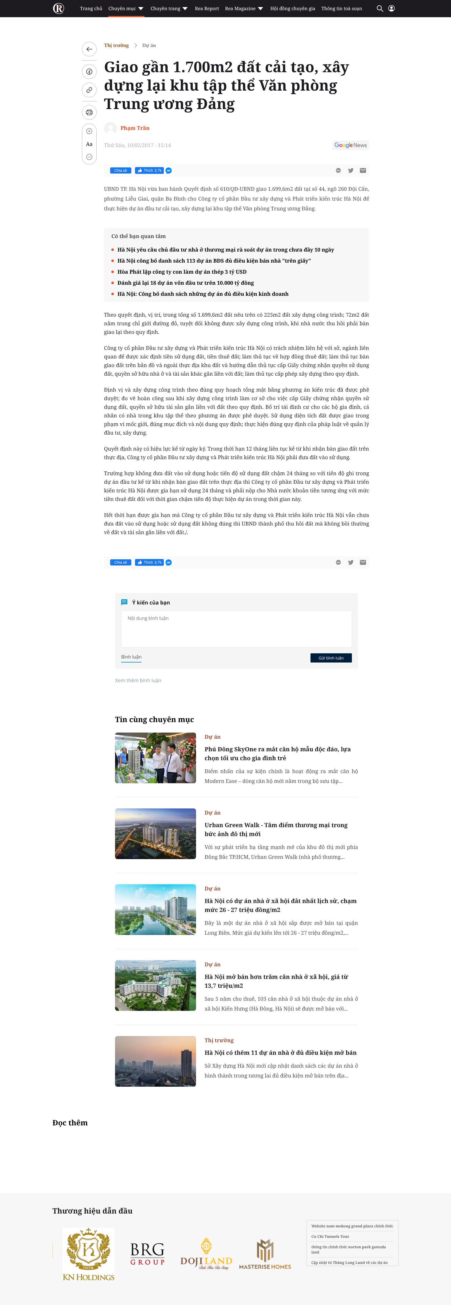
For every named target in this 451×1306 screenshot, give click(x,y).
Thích (153, 170)
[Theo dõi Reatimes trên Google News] (350, 146)
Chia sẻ (120, 170)
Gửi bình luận (331, 658)
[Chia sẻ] (89, 71)
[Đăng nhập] (391, 11)
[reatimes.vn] (58, 8)
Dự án (149, 45)
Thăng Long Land (349, 1262)
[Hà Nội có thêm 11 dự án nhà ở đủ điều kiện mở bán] (155, 1061)
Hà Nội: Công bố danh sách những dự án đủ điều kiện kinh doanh (203, 293)
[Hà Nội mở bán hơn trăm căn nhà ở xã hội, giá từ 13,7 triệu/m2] (155, 985)
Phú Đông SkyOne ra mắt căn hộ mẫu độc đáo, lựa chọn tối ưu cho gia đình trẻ (278, 753)
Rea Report (207, 9)
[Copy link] (89, 90)
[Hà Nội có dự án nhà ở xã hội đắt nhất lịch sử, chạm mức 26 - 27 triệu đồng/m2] (155, 909)
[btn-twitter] (350, 170)
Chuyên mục (122, 9)
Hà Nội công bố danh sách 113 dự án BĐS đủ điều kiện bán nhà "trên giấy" (214, 260)
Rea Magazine (240, 9)
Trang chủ (91, 9)
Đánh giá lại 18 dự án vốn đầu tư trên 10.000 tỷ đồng (186, 282)
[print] (89, 112)
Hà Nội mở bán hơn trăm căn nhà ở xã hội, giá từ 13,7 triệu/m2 (276, 981)
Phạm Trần (135, 127)
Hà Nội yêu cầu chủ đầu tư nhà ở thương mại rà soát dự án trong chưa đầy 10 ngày (226, 249)
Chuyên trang (165, 9)
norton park (359, 1246)
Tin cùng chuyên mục (154, 719)
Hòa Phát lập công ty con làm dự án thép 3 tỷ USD (182, 271)
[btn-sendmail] (363, 170)
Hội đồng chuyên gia (292, 9)
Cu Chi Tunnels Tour (330, 1236)
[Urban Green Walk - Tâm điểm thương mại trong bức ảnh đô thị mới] (155, 833)
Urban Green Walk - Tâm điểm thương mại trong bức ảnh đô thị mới (276, 829)
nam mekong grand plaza (349, 1226)
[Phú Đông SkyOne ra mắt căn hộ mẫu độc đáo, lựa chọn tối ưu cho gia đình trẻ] (155, 758)
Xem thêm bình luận (138, 680)
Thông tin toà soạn (342, 9)
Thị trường (116, 45)
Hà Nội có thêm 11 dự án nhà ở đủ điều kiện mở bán (281, 1053)
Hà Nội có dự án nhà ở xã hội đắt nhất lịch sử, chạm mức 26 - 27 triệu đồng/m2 (281, 905)
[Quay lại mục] (89, 49)
